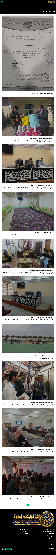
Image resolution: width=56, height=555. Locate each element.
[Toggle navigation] (2, 2)
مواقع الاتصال (51, 538)
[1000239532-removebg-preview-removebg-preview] (51, 1)
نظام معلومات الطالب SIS (50, 536)
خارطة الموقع (52, 544)
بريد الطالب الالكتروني (50, 535)
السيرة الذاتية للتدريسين (24, 531)
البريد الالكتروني (51, 542)
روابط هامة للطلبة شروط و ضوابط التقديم (47, 531)
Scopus (26, 533)
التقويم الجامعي (51, 533)
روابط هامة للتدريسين (23, 529)
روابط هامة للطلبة (50, 529)
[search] (4, 1)
